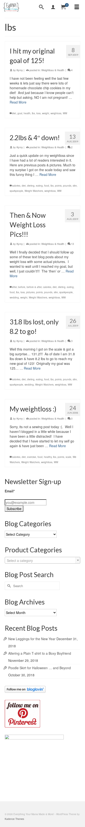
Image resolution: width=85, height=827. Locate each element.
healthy (48, 457)
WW (65, 113)
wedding (14, 297)
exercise (31, 457)
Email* (10, 491)
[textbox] (42, 560)
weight (45, 113)
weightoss (56, 113)
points (58, 185)
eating (39, 185)
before (21, 287)
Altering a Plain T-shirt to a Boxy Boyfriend (39, 653)
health (27, 113)
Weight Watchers (34, 191)
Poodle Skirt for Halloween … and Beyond (39, 667)
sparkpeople (16, 191)
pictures (30, 292)
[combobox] (42, 560)
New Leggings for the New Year (31, 638)
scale (68, 457)
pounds (67, 185)
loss (38, 113)
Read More (18, 102)
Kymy (20, 70)
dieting (30, 185)
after (14, 287)
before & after (34, 287)
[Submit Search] (8, 586)
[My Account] (53, 7)
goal (19, 113)
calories (16, 185)
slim (75, 185)
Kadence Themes (14, 819)
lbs (33, 113)
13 (72, 244)
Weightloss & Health (52, 70)
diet (14, 113)
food (46, 185)
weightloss (50, 191)
